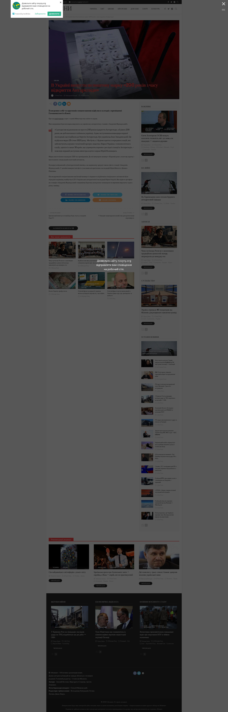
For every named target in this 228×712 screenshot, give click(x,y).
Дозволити (54, 13)
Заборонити (40, 13)
